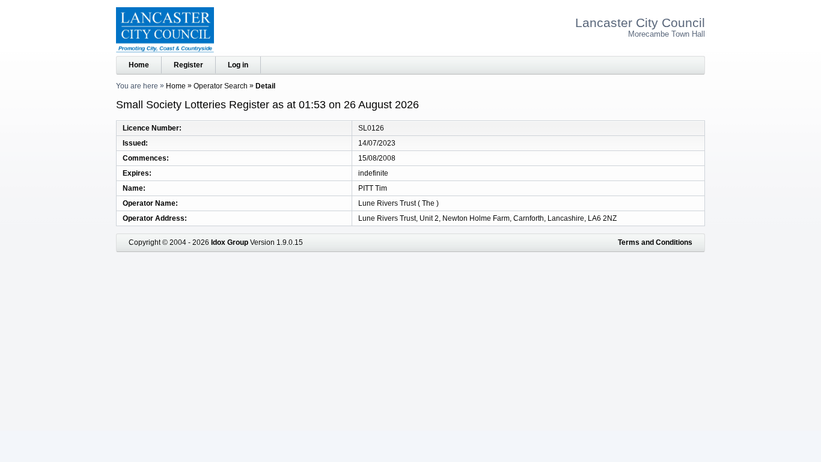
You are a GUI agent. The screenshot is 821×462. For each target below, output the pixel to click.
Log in (238, 65)
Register (188, 65)
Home (139, 65)
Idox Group (229, 242)
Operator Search (221, 86)
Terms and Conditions (655, 242)
